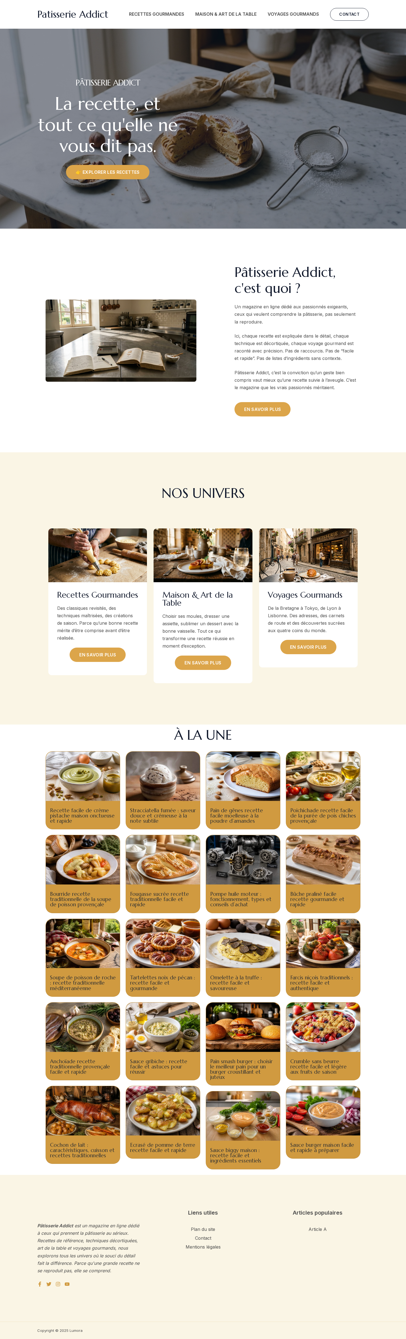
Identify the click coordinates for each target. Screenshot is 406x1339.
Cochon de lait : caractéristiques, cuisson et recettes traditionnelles (82, 1150)
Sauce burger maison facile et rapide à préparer (322, 1147)
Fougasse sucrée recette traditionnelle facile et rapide (159, 899)
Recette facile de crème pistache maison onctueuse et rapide (82, 815)
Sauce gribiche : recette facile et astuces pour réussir (158, 1066)
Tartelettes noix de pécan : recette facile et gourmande (162, 982)
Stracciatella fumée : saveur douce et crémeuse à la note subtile (163, 815)
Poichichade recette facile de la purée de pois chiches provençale (323, 815)
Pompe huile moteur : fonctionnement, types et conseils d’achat (240, 899)
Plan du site (203, 1229)
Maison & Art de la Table (226, 14)
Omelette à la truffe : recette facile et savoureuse (236, 982)
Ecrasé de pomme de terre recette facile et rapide (162, 1147)
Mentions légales (203, 1247)
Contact (203, 1238)
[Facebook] (39, 1284)
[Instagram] (58, 1284)
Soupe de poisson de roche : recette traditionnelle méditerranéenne (83, 982)
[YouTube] (67, 1284)
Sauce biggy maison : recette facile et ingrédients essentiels (235, 1155)
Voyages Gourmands (293, 14)
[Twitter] (48, 1284)
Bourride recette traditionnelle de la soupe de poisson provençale (80, 899)
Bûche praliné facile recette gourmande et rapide (317, 899)
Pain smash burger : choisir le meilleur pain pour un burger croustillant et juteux (241, 1069)
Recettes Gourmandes (156, 14)
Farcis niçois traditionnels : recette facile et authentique (321, 982)
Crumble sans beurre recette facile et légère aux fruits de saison (318, 1066)
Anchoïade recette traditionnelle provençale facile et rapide (80, 1066)
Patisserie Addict (72, 14)
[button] (349, 14)
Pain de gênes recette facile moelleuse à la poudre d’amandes (236, 815)
